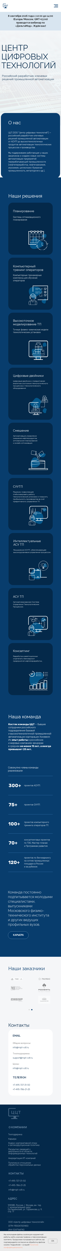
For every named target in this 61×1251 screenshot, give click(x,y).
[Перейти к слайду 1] (29, 1009)
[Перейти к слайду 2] (31, 1009)
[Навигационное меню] (56, 5)
